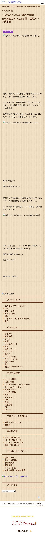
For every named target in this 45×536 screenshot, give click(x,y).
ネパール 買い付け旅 (14, 442)
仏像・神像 (9, 382)
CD (6, 407)
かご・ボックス (11, 359)
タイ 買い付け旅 (12, 437)
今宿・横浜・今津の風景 (15, 470)
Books (8, 410)
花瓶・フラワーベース (14, 367)
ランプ (7, 339)
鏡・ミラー (9, 362)
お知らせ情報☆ (11, 460)
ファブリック (10, 357)
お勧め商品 (9, 463)
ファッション (13, 300)
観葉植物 (8, 336)
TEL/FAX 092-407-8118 (22, 516)
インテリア (12, 327)
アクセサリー (10, 311)
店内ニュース (10, 458)
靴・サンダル (10, 314)
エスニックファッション (15, 306)
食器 (7, 395)
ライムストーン (11, 344)
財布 (7, 321)
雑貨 (7, 400)
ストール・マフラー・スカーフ (18, 319)
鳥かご (7, 354)
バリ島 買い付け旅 (13, 440)
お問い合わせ (22, 531)
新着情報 (8, 465)
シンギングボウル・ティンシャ (18, 384)
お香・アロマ (10, 389)
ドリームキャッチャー (14, 387)
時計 (7, 364)
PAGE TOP (39, 506)
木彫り (7, 341)
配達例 (7, 425)
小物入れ (8, 334)
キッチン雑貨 (10, 392)
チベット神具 (10, 379)
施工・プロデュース (13, 422)
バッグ (7, 308)
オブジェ (8, 351)
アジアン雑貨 (13, 373)
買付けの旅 (12, 431)
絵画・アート (10, 349)
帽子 (7, 316)
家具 (7, 346)
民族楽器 (8, 405)
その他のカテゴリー (16, 451)
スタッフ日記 (8, 31)
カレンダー (9, 397)
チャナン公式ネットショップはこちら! (24, 523)
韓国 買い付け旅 (12, 445)
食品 (7, 402)
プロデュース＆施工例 (17, 416)
